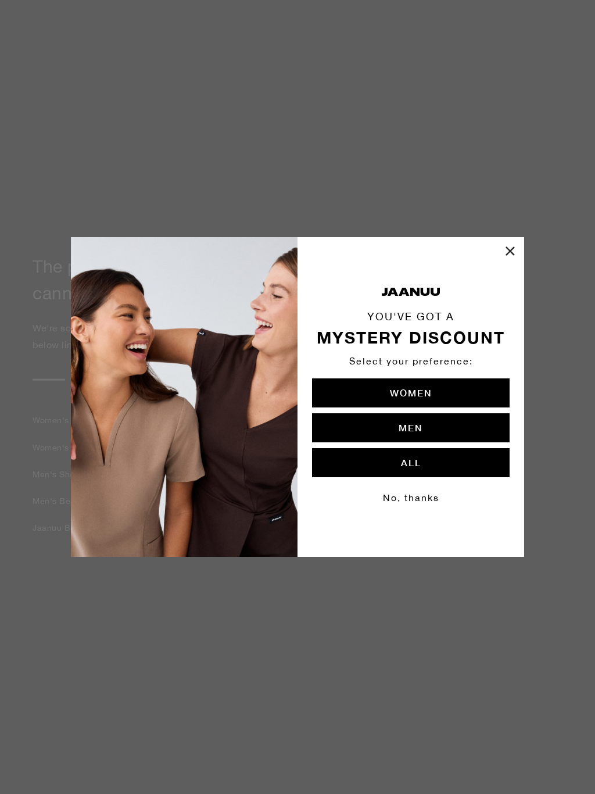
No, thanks (411, 497)
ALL (411, 462)
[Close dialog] (510, 251)
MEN (411, 427)
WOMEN (411, 392)
